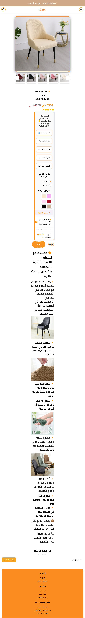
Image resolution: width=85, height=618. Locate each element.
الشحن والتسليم (42, 597)
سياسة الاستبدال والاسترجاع (42, 610)
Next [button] (17, 78)
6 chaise (45, 181)
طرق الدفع (42, 594)
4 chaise (45, 185)
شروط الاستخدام (43, 607)
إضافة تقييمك (9, 559)
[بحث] (4, 9)
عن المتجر (42, 591)
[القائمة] (81, 9)
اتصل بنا (42, 578)
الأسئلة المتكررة (42, 581)
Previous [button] (68, 78)
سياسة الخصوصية (42, 613)
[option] (42, 44)
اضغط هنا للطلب (39, 244)
